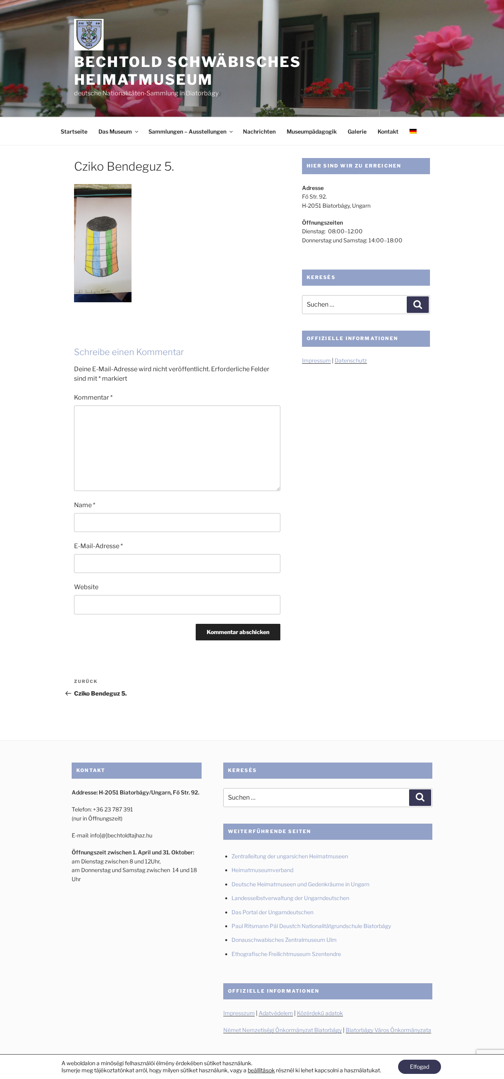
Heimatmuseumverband (262, 870)
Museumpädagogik (312, 131)
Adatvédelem (276, 1013)
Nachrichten (259, 131)
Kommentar (93, 397)
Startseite (74, 131)
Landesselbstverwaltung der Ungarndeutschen (290, 898)
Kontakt (388, 131)
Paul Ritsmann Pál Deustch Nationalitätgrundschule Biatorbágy (311, 926)
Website (86, 587)
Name (84, 505)
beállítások (261, 1070)
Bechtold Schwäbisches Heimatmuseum (187, 70)
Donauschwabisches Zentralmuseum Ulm (284, 939)
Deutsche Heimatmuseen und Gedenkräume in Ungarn (300, 884)
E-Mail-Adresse (98, 546)
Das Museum (115, 131)
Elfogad (419, 1066)
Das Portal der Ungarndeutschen (272, 912)
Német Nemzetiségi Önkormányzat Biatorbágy (282, 1030)
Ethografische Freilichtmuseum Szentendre (286, 954)
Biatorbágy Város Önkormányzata (388, 1030)
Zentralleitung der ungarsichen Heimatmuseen (290, 856)
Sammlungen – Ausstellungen (187, 131)
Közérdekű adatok (320, 1013)
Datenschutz (351, 360)
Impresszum (239, 1013)
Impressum (316, 360)
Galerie (357, 131)
